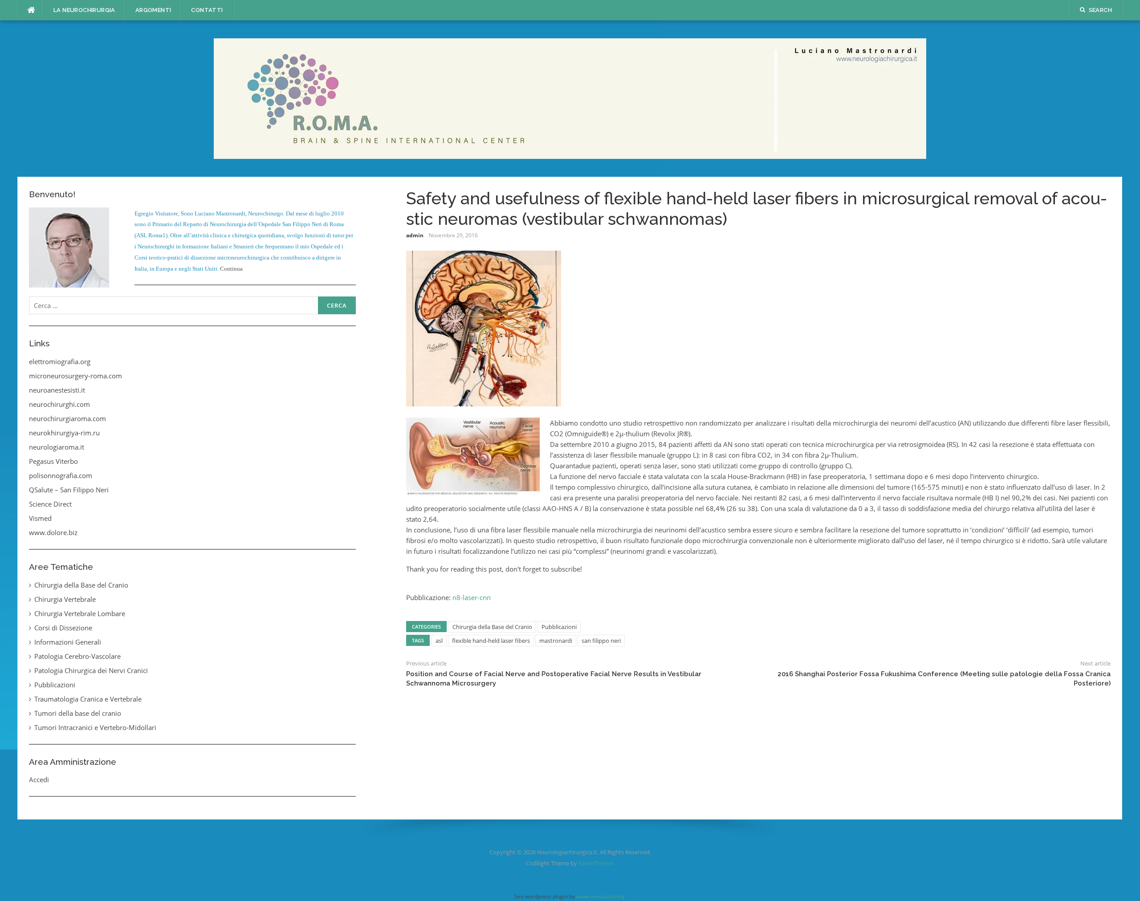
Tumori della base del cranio (77, 713)
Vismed (40, 518)
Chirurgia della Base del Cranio (492, 627)
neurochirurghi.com (59, 404)
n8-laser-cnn (471, 597)
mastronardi (555, 641)
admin (414, 235)
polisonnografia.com (60, 475)
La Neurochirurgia (84, 10)
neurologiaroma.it (56, 446)
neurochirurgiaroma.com (67, 418)
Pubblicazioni (559, 627)
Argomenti (153, 10)
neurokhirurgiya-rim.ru (64, 432)
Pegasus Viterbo (53, 461)
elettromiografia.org (59, 361)
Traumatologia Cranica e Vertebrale (88, 698)
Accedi (39, 779)
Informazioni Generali (67, 641)
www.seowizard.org (600, 896)
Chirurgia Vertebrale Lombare (79, 613)
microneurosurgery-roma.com (75, 375)
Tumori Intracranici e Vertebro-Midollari (95, 727)
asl (439, 641)
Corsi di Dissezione (63, 627)
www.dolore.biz (53, 532)
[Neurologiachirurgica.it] (570, 97)
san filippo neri (601, 641)
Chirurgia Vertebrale (65, 599)
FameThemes (596, 863)
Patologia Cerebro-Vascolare (77, 656)
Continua (231, 268)
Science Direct (50, 503)
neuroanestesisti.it (57, 390)
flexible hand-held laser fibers (491, 641)
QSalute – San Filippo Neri (69, 489)
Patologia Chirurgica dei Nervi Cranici (91, 670)
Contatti (207, 10)
